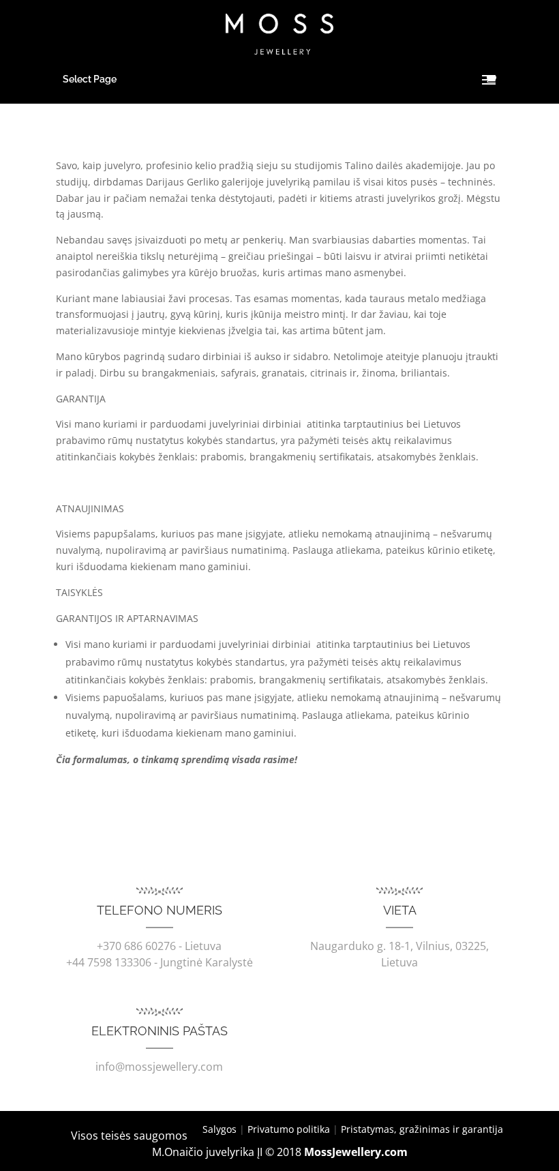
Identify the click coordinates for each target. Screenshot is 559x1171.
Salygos (219, 1129)
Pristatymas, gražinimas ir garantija (422, 1129)
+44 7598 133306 (108, 962)
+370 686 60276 (136, 945)
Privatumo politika (288, 1129)
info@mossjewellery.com (159, 1066)
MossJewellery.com (356, 1151)
